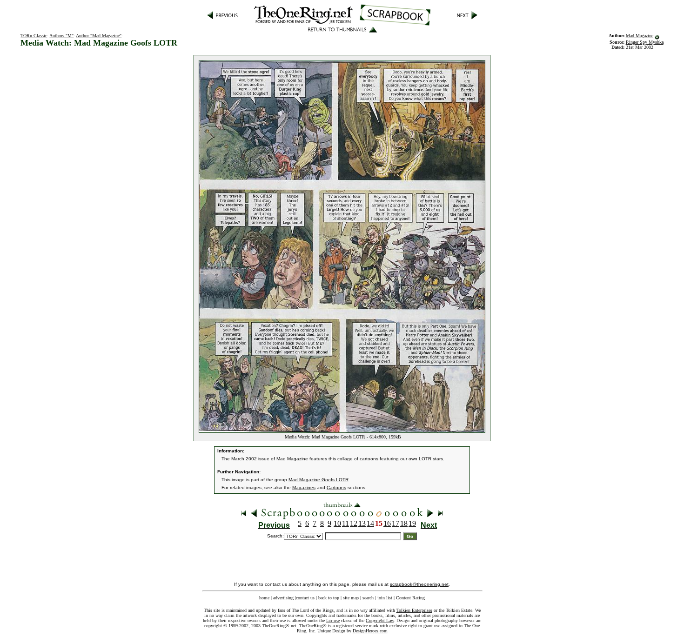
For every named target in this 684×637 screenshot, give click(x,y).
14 (370, 523)
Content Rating (410, 597)
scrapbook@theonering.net (419, 584)
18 (404, 523)
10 (337, 523)
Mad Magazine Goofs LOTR (318, 479)
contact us (305, 597)
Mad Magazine (639, 35)
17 (395, 523)
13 (362, 523)
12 (353, 523)
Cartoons (336, 487)
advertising (283, 597)
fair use (333, 620)
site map (351, 597)
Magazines (303, 487)
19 (412, 523)
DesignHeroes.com (370, 630)
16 (387, 523)
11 (345, 523)
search (368, 597)
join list (384, 597)
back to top (328, 597)
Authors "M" (61, 35)
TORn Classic (33, 35)
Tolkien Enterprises (414, 610)
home (264, 597)
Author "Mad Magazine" (98, 35)
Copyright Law (380, 620)
